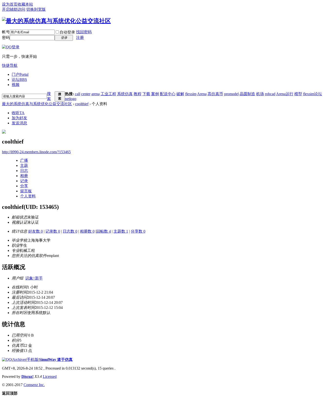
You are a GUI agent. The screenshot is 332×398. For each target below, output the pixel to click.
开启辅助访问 (13, 9)
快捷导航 (9, 65)
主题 (24, 165)
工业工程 (108, 94)
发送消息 (19, 123)
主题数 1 (121, 231)
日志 (24, 171)
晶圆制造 (247, 94)
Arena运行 (284, 94)
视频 (15, 85)
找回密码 (84, 32)
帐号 (6, 32)
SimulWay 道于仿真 (56, 359)
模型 (298, 94)
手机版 (32, 359)
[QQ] (7, 359)
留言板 (26, 191)
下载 (146, 94)
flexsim (190, 94)
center (85, 94)
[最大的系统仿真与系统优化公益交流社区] (56, 21)
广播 (24, 160)
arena (95, 94)
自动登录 (67, 32)
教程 (137, 94)
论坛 (19, 79)
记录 (24, 181)
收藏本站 (25, 4)
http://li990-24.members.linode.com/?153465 (36, 152)
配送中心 (167, 94)
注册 (80, 37)
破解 (180, 94)
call (77, 94)
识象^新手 (34, 278)
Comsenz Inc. (34, 385)
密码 (6, 37)
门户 (20, 74)
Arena (202, 94)
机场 (260, 94)
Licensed (50, 376)
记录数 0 (52, 231)
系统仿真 (125, 94)
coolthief (81, 104)
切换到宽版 (36, 9)
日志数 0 (70, 231)
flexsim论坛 (312, 94)
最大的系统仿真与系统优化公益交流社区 (37, 104)
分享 (24, 186)
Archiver (19, 359)
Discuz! (27, 376)
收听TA (18, 113)
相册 (24, 176)
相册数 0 (87, 231)
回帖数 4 (103, 231)
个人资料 (28, 196)
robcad (270, 94)
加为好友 (19, 118)
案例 (155, 94)
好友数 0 (35, 231)
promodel (231, 94)
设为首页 (9, 4)
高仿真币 (215, 94)
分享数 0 (138, 231)
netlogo (70, 99)
